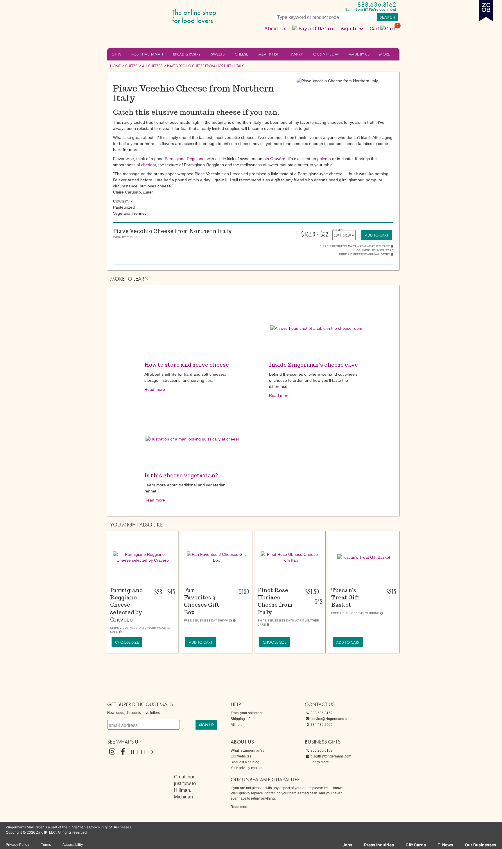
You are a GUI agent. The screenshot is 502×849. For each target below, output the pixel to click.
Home (115, 65)
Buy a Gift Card (316, 29)
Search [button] (387, 17)
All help (237, 725)
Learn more (320, 762)
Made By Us (359, 54)
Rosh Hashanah (147, 54)
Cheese (241, 54)
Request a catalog (245, 762)
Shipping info (241, 719)
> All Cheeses (150, 65)
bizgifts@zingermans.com (331, 756)
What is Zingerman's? (248, 750)
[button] (124, 54)
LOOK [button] (139, 583)
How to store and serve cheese (186, 364)
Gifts (116, 54)
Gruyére (277, 158)
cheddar (148, 164)
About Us (275, 29)
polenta (324, 158)
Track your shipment (247, 713)
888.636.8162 (376, 4)
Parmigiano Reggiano (185, 158)
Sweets (218, 54)
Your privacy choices (247, 768)
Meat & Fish (268, 54)
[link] (376, 235)
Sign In (349, 29)
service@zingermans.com (331, 719)
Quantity (338, 229)
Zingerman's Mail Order (152, 16)
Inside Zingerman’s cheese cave (313, 364)
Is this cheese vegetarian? (181, 475)
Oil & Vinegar (326, 54)
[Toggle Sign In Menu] (361, 28)
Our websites (241, 756)
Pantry (296, 54)
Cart (383, 29)
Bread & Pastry (186, 54)
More (384, 54)
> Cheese (129, 65)
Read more (154, 389)
